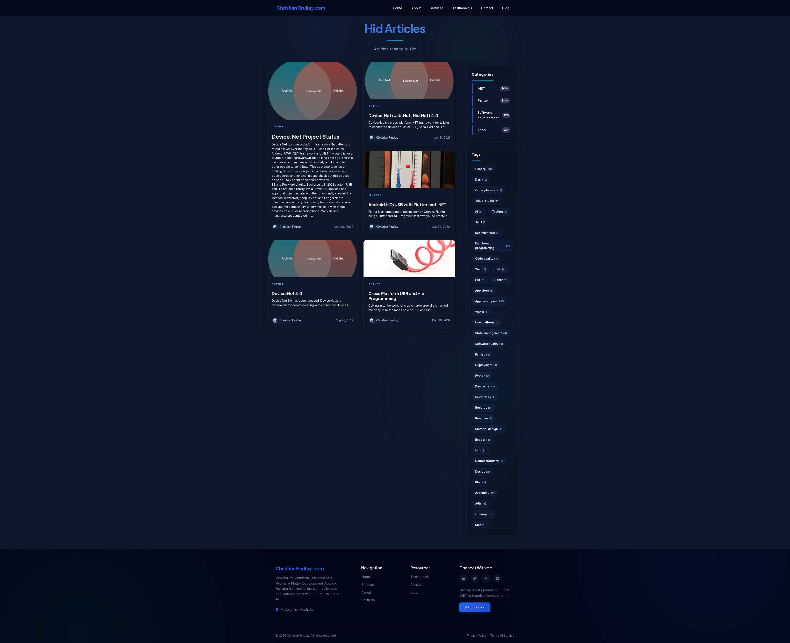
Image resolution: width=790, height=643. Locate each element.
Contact (487, 8)
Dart (481, 179)
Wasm (481, 312)
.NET (492, 88)
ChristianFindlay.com (300, 8)
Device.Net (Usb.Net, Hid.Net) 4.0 (403, 115)
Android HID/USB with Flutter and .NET (407, 204)
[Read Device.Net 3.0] (312, 258)
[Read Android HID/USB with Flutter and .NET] (409, 169)
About (416, 8)
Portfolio (368, 600)
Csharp (483, 169)
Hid (479, 279)
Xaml (481, 222)
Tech (492, 130)
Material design (488, 429)
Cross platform (488, 190)
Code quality (486, 258)
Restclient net (487, 233)
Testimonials (462, 8)
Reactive (483, 418)
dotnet (278, 126)
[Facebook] (486, 578)
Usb (500, 269)
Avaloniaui (485, 492)
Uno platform (486, 322)
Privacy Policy (476, 635)
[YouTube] (497, 578)
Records (483, 407)
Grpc (481, 450)
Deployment (486, 365)
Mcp (480, 525)
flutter (374, 195)
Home (397, 8)
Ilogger (482, 439)
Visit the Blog (475, 607)
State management (491, 333)
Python (482, 375)
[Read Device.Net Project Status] (312, 91)
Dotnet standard (489, 461)
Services (436, 8)
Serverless (485, 397)
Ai (478, 211)
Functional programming (492, 246)
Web (480, 269)
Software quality (489, 343)
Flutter (492, 101)
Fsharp (482, 354)
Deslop (482, 471)
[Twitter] (475, 578)
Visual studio (487, 200)
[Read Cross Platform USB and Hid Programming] (409, 258)
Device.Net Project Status (305, 137)
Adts (480, 503)
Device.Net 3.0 (287, 293)
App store (484, 290)
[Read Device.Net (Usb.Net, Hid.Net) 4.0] (409, 80)
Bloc (480, 482)
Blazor (500, 279)
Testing (499, 211)
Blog (505, 8)
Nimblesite (302, 578)
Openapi (483, 514)
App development (490, 301)
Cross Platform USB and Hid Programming (396, 296)
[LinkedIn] (463, 578)
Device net (485, 386)
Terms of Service (502, 635)
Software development (493, 115)
